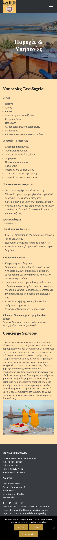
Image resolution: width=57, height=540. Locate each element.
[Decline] (53, 528)
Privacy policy (28, 534)
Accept (21, 527)
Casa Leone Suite (11, 483)
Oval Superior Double (13, 494)
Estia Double (9, 497)
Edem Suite (8, 490)
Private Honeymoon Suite (16, 487)
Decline (36, 527)
